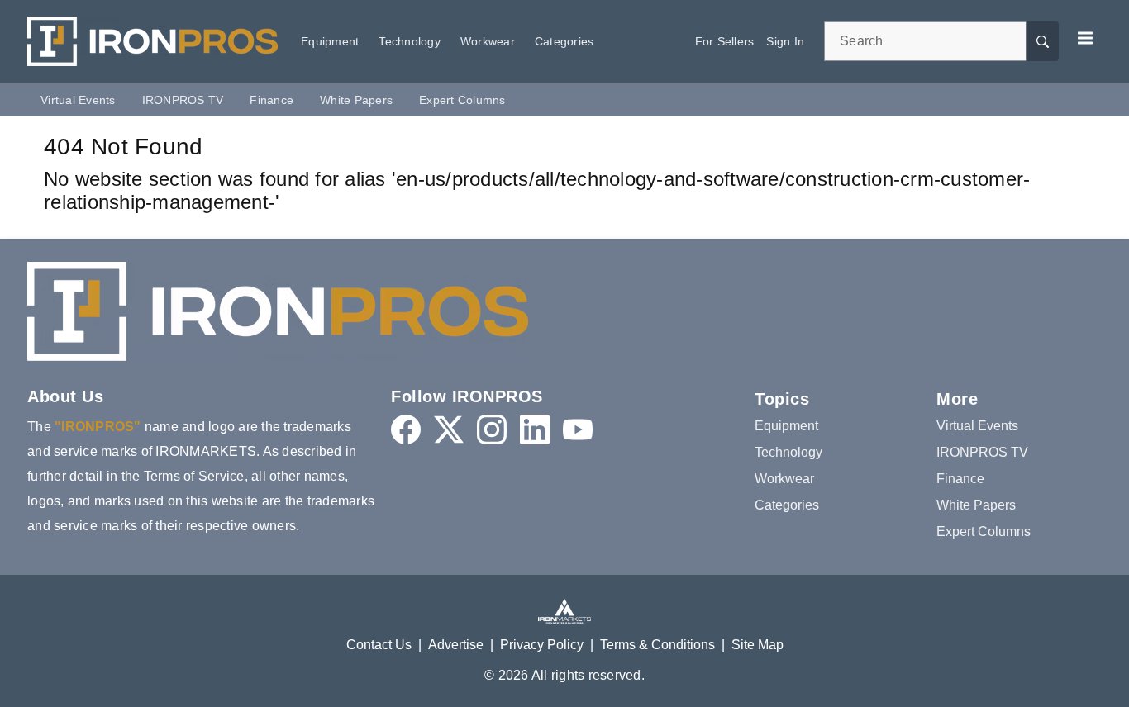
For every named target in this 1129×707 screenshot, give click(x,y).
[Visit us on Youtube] (578, 429)
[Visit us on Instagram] (492, 429)
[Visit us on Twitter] (449, 429)
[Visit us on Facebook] (406, 429)
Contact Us (379, 645)
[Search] (1042, 41)
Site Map (757, 645)
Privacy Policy (542, 645)
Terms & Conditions (657, 645)
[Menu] (1085, 38)
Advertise (456, 645)
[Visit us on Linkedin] (535, 429)
